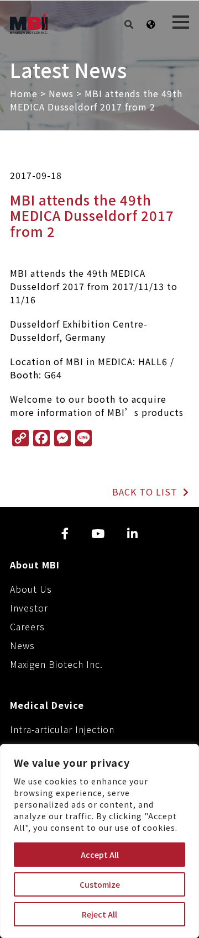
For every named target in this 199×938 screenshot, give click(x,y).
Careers (27, 626)
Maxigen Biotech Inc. (56, 664)
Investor (29, 607)
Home (24, 93)
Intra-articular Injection (62, 729)
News (61, 93)
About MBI (35, 564)
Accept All (100, 854)
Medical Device (47, 705)
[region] (99, 841)
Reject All (99, 914)
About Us (31, 589)
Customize (100, 884)
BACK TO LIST (146, 491)
